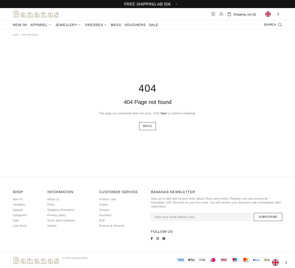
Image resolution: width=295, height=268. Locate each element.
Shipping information (60, 210)
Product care (107, 199)
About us (53, 199)
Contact (104, 210)
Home (16, 34)
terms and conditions (61, 220)
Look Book (20, 225)
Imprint (51, 225)
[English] (272, 14)
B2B (102, 220)
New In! (18, 199)
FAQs (51, 204)
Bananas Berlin (36, 14)
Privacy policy (56, 215)
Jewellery (19, 204)
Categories (20, 215)
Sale (16, 220)
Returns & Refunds (111, 225)
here (163, 113)
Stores (103, 204)
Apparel (18, 210)
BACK (147, 126)
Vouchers (105, 215)
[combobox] (272, 14)
